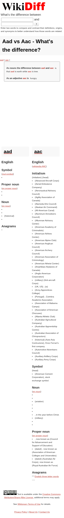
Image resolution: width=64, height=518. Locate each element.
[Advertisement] (32, 113)
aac (7, 60)
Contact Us (44, 512)
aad (2, 60)
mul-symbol (7, 174)
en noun (6, 206)
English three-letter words (47, 476)
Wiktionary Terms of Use (29, 504)
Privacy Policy (20, 512)
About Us (33, 512)
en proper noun (9, 188)
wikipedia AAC (39, 166)
